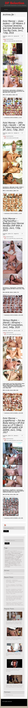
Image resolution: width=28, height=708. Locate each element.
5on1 (12, 552)
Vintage (7, 566)
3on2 (18, 551)
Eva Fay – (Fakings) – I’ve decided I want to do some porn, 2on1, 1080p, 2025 (14, 585)
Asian (20, 552)
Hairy (15, 238)
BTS (14, 555)
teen (12, 565)
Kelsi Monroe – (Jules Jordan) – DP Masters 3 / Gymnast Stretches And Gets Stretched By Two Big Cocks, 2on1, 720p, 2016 (14, 27)
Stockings (13, 564)
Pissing (7, 563)
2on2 (11, 551)
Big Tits (11, 554)
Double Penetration (9, 39)
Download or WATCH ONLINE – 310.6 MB (13, 412)
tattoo (22, 238)
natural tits (18, 238)
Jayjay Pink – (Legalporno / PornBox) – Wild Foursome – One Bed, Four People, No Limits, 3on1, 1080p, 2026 (14, 603)
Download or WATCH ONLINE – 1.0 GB (13, 117)
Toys (15, 565)
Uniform (19, 565)
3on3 (21, 551)
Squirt (6, 564)
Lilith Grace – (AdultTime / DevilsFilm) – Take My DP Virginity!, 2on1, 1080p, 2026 (14, 581)
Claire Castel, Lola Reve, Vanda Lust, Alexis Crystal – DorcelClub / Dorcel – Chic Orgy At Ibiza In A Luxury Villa (14, 686)
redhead (13, 563)
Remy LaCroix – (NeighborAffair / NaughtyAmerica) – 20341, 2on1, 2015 (13, 654)
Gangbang (9, 557)
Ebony (16, 556)
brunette (10, 238)
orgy (9, 561)
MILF (12, 560)
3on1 (15, 551)
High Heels (14, 440)
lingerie (8, 560)
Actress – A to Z (9, 573)
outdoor (13, 561)
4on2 (10, 552)
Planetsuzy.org (9, 694)
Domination (8, 556)
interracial (14, 559)
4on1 (6, 552)
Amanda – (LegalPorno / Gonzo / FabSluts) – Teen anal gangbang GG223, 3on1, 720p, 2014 (13, 638)
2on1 (7, 238)
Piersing (19, 561)
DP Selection (14, 3)
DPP (12, 238)
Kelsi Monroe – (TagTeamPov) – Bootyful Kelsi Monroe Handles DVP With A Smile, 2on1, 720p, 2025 (13, 224)
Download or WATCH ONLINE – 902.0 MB (13, 315)
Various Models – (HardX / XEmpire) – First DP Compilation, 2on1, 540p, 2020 (13, 324)
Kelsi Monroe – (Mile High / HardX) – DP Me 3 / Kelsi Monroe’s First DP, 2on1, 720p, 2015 (14, 126)
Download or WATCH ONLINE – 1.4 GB (13, 213)
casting (17, 555)
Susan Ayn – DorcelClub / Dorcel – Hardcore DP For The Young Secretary (14, 670)
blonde (10, 334)
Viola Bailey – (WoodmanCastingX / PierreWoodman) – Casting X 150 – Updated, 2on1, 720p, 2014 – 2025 (14, 622)
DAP (15, 334)
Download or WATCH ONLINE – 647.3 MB (13, 518)
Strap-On (19, 564)
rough (18, 563)
